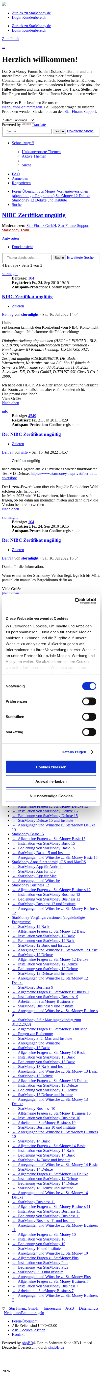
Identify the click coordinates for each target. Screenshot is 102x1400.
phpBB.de (56, 1347)
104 (31, 278)
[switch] (89, 701)
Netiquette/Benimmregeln (22, 107)
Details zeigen (74, 752)
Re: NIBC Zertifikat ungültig (31, 434)
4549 (32, 416)
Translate (39, 124)
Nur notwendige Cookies (51, 796)
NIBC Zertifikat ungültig (34, 215)
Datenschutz (88, 1308)
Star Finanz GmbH (41, 225)
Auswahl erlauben (51, 781)
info (5, 411)
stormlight (10, 274)
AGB (69, 1308)
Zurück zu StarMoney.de (31, 13)
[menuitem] (41, 152)
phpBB (27, 1343)
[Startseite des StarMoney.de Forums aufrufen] (4, 4)
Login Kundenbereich (29, 17)
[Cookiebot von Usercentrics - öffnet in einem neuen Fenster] (74, 601)
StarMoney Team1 (16, 230)
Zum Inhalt (10, 39)
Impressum (52, 1308)
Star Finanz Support (80, 111)
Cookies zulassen (51, 767)
